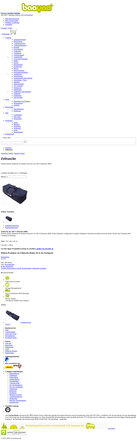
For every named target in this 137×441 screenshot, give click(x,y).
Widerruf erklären (11, 351)
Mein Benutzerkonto (12, 19)
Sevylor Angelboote (16, 387)
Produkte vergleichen (12, 22)
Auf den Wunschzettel (8, 268)
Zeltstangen (13, 389)
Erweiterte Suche (11, 338)
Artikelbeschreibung (12, 225)
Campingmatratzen (15, 397)
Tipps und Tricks (10, 334)
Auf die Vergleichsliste (23, 268)
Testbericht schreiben (39, 268)
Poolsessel (12, 393)
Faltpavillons (13, 377)
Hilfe (7, 330)
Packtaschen (5, 257)
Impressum (9, 345)
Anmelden (8, 24)
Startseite (8, 148)
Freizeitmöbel (14, 381)
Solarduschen (14, 402)
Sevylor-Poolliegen (15, 385)
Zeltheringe (13, 375)
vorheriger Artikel (7, 153)
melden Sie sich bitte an (44, 249)
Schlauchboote (14, 379)
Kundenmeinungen (11, 227)
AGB (7, 349)
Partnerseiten (9, 353)
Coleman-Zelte (14, 383)
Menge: (3, 177)
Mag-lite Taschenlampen (17, 400)
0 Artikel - (6, 28)
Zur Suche (111, 428)
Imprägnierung (14, 373)
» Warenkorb (5, 34)
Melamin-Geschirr (15, 395)
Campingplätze (10, 332)
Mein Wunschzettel (11, 21)
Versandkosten (9, 264)
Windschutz (13, 398)
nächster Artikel (19, 153)
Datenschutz (9, 347)
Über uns (8, 343)
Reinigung (12, 391)
